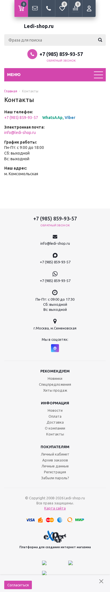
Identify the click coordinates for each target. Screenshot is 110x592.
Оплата (55, 416)
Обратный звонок (61, 60)
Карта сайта (55, 508)
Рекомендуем (55, 371)
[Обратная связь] (34, 8)
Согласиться (18, 585)
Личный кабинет (55, 454)
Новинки (55, 378)
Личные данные (55, 466)
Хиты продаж (55, 390)
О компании (55, 428)
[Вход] (89, 8)
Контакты (55, 434)
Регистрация (55, 472)
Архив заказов (55, 460)
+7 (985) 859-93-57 (61, 54)
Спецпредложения (55, 384)
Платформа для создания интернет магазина (55, 547)
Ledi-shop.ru (39, 26)
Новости (55, 410)
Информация (55, 403)
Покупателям (55, 447)
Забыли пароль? (55, 478)
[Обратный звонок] (48, 8)
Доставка (55, 422)
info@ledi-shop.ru (20, 132)
